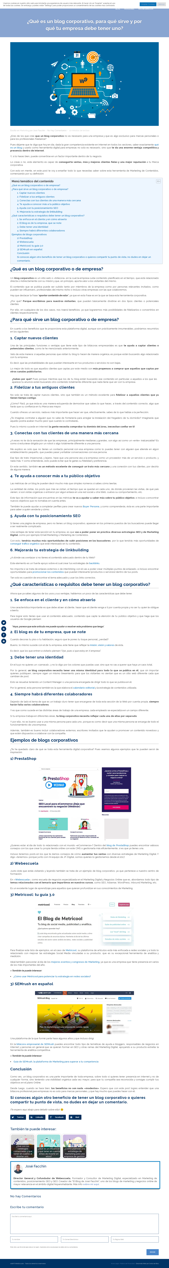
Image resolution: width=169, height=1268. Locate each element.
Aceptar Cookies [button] (148, 4)
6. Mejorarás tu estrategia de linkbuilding (39, 211)
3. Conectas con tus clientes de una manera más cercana (49, 200)
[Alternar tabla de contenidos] (157, 181)
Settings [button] (161, 4)
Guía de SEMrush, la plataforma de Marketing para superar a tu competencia (55, 1061)
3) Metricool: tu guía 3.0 (30, 245)
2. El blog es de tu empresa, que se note (39, 223)
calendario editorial (84, 687)
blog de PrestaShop (118, 845)
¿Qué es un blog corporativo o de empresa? (36, 185)
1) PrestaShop (24, 238)
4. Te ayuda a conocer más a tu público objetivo (43, 204)
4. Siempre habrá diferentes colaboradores (41, 230)
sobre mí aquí (91, 1184)
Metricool (71, 950)
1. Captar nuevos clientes (31, 192)
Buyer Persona (91, 506)
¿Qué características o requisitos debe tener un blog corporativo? (48, 215)
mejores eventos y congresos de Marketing (75, 961)
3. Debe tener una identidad (32, 226)
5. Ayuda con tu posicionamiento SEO (37, 208)
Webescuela (22, 879)
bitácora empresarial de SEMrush (35, 1044)
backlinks (94, 563)
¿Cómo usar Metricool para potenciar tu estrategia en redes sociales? (52, 976)
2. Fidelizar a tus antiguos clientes (35, 196)
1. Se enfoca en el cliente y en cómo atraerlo (42, 219)
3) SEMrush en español (29, 249)
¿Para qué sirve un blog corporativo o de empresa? (40, 189)
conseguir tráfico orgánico (25, 543)
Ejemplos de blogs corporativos (29, 234)
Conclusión (23, 253)
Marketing (24, 130)
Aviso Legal (115, 1263)
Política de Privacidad (127, 1263)
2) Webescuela (25, 241)
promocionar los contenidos (48, 572)
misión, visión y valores (102, 645)
